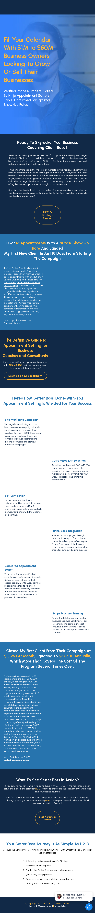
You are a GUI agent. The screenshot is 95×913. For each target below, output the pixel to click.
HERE (37, 788)
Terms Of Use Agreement (41, 906)
